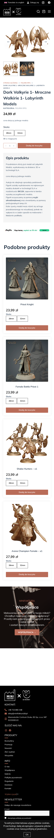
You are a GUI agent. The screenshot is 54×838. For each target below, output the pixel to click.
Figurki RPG (21, 108)
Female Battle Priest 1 (27, 386)
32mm (20, 133)
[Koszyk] (43, 11)
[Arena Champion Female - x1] (27, 525)
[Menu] (49, 11)
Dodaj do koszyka (34, 145)
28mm (8, 133)
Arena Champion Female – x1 (27, 551)
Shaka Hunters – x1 (27, 468)
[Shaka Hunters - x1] (27, 443)
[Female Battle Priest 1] (27, 361)
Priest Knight (27, 304)
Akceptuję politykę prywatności (19, 818)
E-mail (7, 809)
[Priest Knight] (27, 278)
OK (27, 834)
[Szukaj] (38, 11)
